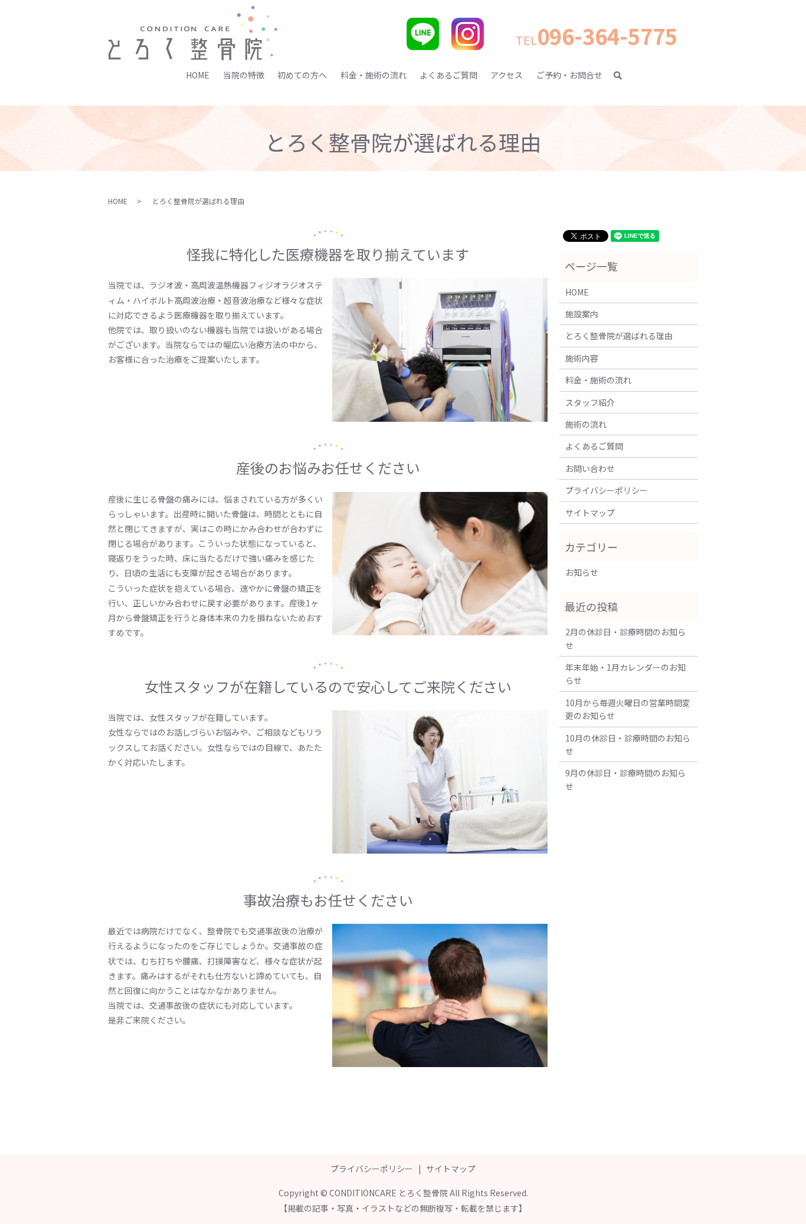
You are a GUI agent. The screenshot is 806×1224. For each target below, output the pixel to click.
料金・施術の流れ (373, 75)
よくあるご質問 (448, 75)
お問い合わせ (590, 468)
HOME (197, 75)
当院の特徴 (243, 75)
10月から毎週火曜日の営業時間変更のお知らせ (627, 709)
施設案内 (581, 314)
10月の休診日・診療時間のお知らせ (627, 744)
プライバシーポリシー (606, 490)
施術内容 (581, 358)
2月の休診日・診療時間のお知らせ (625, 638)
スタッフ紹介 (590, 402)
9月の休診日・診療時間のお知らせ (625, 779)
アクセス (506, 75)
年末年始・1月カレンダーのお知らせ (625, 673)
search (623, 75)
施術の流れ (586, 424)
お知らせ (581, 572)
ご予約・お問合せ (569, 75)
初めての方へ (302, 75)
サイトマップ (590, 513)
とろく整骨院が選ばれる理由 (619, 336)
